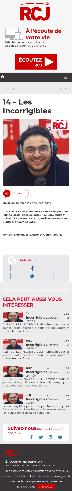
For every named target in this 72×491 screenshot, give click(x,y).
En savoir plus (26, 486)
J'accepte (45, 486)
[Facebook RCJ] (31, 437)
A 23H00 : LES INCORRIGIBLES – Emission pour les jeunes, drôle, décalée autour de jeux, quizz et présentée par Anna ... (36, 349)
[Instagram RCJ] (50, 437)
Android (41, 45)
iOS (29, 45)
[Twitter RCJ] (40, 437)
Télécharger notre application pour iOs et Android (30, 463)
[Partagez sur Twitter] (32, 276)
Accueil (9, 89)
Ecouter (18, 193)
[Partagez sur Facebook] (32, 268)
